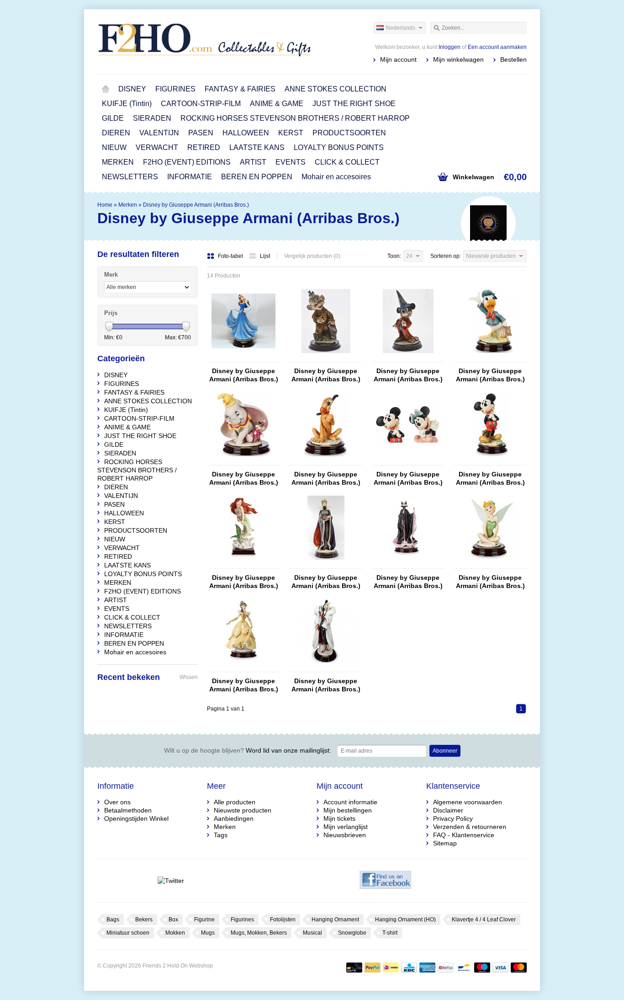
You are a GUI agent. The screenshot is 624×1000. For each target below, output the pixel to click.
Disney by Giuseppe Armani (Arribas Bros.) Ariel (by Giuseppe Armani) (243, 582)
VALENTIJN (159, 133)
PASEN (200, 133)
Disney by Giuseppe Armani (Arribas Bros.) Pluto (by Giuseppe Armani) (325, 479)
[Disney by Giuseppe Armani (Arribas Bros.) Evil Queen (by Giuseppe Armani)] (325, 564)
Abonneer (445, 751)
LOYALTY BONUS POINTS (339, 147)
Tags (220, 835)
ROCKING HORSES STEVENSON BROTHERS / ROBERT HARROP (295, 118)
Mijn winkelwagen (458, 59)
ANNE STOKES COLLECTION (335, 89)
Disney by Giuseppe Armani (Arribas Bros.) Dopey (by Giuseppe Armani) (325, 375)
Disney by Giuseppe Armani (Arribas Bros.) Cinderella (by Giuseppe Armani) (243, 375)
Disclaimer (448, 810)
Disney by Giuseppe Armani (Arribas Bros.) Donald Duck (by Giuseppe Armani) (490, 375)
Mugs (208, 933)
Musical (312, 933)
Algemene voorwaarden (467, 802)
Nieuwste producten (242, 810)
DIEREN (116, 133)
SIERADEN (152, 118)
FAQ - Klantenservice (463, 835)
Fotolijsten (283, 919)
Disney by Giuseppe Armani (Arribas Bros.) (196, 205)
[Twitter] (170, 881)
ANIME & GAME (276, 103)
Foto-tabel (231, 256)
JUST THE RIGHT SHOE (354, 103)
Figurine (204, 919)
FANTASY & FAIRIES (240, 89)
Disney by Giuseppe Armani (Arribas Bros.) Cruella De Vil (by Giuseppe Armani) (325, 685)
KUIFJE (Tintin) (127, 103)
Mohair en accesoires (336, 177)
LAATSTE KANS (257, 147)
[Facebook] (385, 881)
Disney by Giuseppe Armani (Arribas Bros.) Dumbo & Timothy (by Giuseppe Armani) (243, 479)
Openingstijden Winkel (136, 818)
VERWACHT (157, 147)
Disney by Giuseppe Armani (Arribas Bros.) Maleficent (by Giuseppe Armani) (408, 582)
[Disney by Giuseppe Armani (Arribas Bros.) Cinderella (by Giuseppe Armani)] (243, 357)
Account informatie (350, 802)
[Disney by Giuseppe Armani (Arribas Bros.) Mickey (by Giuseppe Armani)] (490, 461)
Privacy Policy (453, 818)
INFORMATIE (189, 177)
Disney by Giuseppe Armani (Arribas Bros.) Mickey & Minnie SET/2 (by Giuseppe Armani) (408, 479)
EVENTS (290, 162)
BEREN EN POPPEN (256, 177)
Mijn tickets (339, 818)
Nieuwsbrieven (344, 835)
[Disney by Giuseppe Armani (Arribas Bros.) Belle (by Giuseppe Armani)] (243, 667)
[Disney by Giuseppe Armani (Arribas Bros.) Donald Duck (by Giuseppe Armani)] (490, 357)
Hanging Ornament (335, 919)
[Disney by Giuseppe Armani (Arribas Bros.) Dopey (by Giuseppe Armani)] (325, 357)
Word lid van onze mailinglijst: (247, 750)
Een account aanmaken (497, 47)
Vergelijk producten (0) (312, 256)
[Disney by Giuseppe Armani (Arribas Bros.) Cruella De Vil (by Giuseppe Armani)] (325, 667)
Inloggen (449, 47)
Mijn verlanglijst (345, 826)
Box (173, 919)
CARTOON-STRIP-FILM (201, 103)
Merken (127, 205)
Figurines (242, 919)
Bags (112, 919)
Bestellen (513, 59)
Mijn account (398, 59)
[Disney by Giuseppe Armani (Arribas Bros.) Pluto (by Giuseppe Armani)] (325, 461)
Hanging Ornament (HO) (405, 919)
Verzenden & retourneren (469, 826)
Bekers (144, 919)
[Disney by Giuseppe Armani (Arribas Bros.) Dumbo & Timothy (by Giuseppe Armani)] (243, 461)
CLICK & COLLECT (347, 162)
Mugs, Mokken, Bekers (259, 933)
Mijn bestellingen (347, 810)
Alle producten (234, 802)
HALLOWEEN (245, 133)
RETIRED (203, 147)
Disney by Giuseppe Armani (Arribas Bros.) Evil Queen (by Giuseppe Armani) (325, 582)
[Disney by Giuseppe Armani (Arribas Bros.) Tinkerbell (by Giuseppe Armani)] (490, 564)
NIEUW (114, 147)
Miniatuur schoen (127, 933)
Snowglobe (352, 933)
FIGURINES (175, 89)
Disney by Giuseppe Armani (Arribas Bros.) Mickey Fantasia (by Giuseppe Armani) (408, 375)
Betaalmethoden (128, 810)
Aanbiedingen (234, 818)
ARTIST (253, 162)
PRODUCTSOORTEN (349, 133)
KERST (290, 133)
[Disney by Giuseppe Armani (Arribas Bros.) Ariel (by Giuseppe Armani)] (243, 564)
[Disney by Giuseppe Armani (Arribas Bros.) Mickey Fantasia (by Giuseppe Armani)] (407, 357)
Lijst (265, 256)
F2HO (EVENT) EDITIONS (187, 162)
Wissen (189, 677)
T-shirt (389, 933)
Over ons (117, 802)
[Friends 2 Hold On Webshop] (204, 41)
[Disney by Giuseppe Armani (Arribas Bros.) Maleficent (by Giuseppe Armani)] (407, 564)
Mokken (175, 933)
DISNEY (132, 89)
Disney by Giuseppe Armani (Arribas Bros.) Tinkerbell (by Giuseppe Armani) (490, 582)
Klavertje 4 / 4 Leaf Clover (484, 919)
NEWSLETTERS (130, 177)
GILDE (113, 118)
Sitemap (445, 843)
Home (105, 89)
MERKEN (118, 162)
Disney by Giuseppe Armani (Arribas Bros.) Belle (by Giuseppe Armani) (243, 685)
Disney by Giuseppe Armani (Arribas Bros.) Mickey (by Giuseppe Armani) (490, 479)
